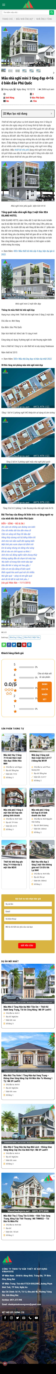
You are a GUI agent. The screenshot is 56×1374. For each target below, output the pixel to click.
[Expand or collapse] (51, 113)
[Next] (50, 47)
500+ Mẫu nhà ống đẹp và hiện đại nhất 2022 (33, 359)
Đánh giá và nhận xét (44, 692)
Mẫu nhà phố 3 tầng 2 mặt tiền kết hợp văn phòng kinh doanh (13, 813)
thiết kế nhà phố (22, 149)
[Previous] (5, 47)
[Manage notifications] (5, 1363)
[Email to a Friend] (19, 645)
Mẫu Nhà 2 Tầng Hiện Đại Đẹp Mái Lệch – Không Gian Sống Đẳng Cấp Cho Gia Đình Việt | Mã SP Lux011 (28, 1148)
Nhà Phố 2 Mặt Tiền (32, 637)
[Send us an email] (24, 1318)
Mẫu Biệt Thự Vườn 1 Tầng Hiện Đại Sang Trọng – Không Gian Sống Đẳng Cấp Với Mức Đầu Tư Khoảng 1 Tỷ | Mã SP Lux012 (28, 1078)
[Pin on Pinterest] (24, 645)
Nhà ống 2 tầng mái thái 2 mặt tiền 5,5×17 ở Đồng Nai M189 (41, 758)
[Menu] (3, 4)
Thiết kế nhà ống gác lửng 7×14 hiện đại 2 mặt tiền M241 (13, 864)
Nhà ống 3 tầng (44, 19)
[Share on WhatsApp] (3, 645)
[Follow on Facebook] (5, 1318)
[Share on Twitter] (14, 645)
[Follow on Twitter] (18, 1318)
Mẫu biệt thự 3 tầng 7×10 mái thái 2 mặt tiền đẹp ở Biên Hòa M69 (12, 759)
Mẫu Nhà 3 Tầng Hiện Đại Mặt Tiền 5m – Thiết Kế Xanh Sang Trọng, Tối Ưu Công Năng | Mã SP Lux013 (27, 1008)
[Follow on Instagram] (11, 1318)
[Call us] (30, 1318)
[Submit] (51, 12)
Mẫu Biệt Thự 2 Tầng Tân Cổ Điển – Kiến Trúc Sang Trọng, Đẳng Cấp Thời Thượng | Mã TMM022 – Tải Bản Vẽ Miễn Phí (27, 1218)
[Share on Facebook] (9, 645)
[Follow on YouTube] (36, 1318)
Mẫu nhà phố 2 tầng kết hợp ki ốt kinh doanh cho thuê (40, 813)
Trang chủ (7, 19)
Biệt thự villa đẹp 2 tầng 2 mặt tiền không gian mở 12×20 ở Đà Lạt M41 (42, 865)
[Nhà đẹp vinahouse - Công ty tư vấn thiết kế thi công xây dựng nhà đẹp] (28, 5)
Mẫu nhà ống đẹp (24, 19)
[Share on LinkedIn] (29, 645)
